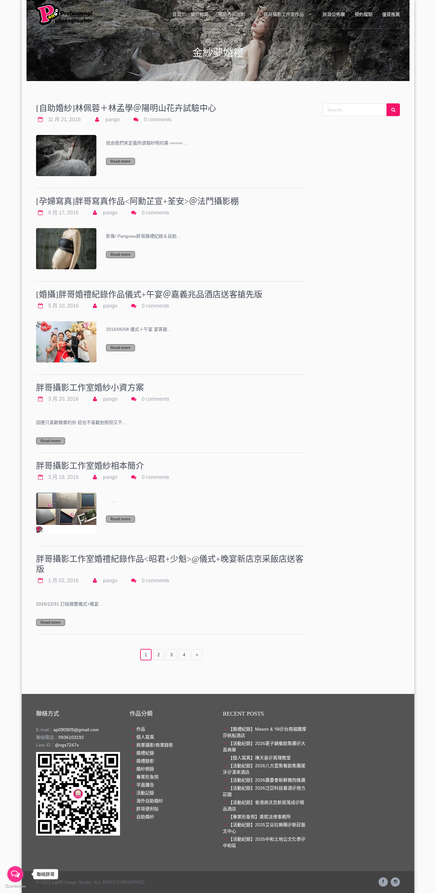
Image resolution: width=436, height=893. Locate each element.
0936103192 (71, 737)
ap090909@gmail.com (76, 729)
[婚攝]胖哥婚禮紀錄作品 (149, 294)
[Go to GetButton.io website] (15, 886)
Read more (120, 161)
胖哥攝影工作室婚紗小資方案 (90, 387)
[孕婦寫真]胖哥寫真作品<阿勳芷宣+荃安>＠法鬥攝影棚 (137, 201)
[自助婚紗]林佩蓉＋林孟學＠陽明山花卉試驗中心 (126, 108)
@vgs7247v (67, 745)
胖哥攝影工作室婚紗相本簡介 (90, 466)
